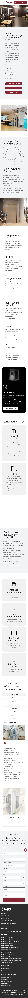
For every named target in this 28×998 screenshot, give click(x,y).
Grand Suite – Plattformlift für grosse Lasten (11, 960)
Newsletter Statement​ (6, 981)
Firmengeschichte (5, 968)
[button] (3, 118)
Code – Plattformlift (5, 956)
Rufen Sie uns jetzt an (14, 665)
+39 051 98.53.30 (7, 920)
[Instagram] (11, 931)
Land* (4, 880)
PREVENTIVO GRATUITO (20, 2)
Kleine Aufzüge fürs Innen (7, 937)
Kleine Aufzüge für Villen (7, 943)
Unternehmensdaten (6, 985)
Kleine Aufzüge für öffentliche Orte (9, 949)
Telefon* (5, 868)
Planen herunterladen (14, 615)
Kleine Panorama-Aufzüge (7, 945)
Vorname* (5, 851)
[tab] (14, 694)
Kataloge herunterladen (14, 591)
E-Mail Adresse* (7, 862)
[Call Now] (25, 850)
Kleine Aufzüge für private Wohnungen (10, 941)
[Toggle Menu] (2, 2)
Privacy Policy (4, 983)
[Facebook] (20, 931)
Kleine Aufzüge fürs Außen (7, 939)
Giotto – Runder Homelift (7, 962)
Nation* (5, 874)
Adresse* (5, 886)
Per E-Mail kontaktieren (14, 639)
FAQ (2, 970)
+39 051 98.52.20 (7, 922)
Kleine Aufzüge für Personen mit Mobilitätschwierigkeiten (8, 951)
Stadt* (4, 892)
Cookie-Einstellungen (6, 977)
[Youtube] (14, 931)
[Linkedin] (8, 931)
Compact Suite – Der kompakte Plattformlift (11, 958)
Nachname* (6, 856)
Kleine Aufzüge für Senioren (7, 954)
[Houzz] (17, 931)
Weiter (14, 900)
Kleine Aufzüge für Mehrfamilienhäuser (10, 947)
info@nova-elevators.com (10, 923)
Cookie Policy (4, 979)
